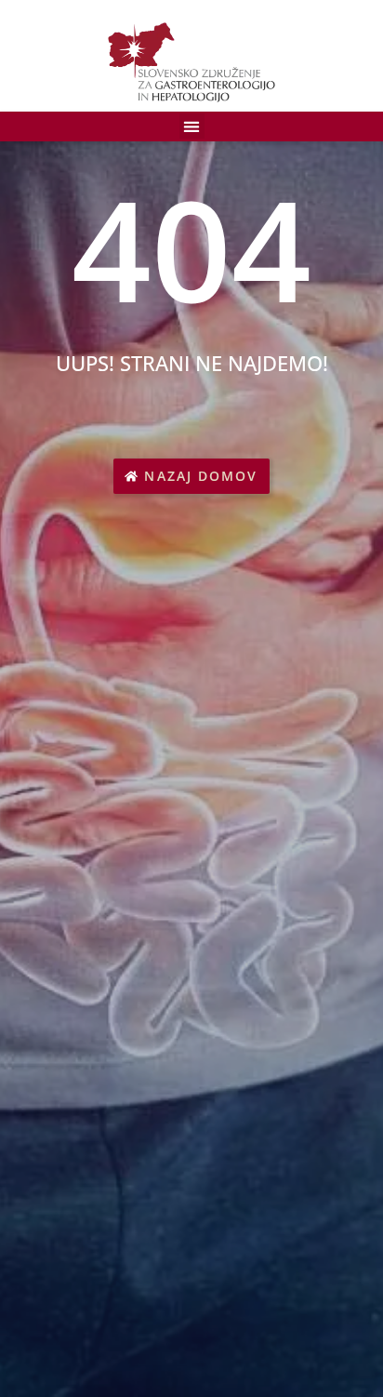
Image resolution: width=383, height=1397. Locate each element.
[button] (192, 126)
